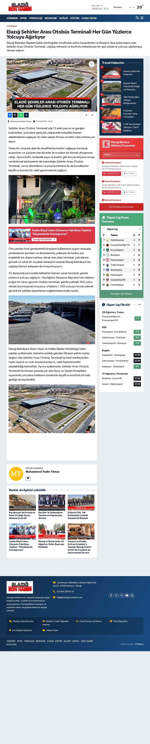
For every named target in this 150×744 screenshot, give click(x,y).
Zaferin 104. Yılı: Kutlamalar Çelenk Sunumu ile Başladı (78, 515)
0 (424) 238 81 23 (65, 591)
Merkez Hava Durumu (23, 621)
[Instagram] (121, 595)
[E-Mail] (28, 478)
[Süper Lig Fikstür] (139, 305)
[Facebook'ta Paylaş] (10, 115)
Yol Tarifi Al (130, 173)
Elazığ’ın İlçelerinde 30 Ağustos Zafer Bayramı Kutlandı (51, 544)
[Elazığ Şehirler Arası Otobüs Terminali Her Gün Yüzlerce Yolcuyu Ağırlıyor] (52, 85)
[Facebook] (111, 595)
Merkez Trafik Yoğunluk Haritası (55, 623)
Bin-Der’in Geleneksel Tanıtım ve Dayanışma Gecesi (50, 515)
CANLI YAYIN (89, 18)
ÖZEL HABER (87, 641)
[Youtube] (126, 595)
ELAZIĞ (67, 641)
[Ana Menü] (141, 18)
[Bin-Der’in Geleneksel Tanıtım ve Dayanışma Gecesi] (51, 502)
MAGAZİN (11, 644)
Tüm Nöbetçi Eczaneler (123, 207)
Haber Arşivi (52, 630)
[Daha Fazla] (26, 115)
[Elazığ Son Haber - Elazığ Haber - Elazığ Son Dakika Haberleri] (20, 7)
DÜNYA (75, 641)
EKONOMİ (51, 18)
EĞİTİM (74, 18)
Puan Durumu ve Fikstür (91, 621)
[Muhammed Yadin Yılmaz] (16, 473)
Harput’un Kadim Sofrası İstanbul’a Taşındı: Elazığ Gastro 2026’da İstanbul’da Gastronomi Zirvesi (80, 547)
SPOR (23, 18)
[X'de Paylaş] (15, 115)
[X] (116, 595)
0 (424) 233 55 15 (113, 173)
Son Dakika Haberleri (22, 630)
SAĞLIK (63, 18)
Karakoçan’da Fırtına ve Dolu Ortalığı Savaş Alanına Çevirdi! (22, 515)
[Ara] (137, 18)
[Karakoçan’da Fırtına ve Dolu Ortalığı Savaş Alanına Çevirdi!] (22, 502)
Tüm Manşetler (120, 621)
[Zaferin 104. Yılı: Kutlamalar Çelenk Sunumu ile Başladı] (81, 502)
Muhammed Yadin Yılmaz (21, 121)
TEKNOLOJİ (35, 18)
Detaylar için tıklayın (121, 294)
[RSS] (132, 595)
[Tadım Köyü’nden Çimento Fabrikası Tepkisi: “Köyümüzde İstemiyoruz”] (22, 531)
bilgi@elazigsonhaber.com (69, 597)
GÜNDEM (12, 18)
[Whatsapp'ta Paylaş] (20, 115)
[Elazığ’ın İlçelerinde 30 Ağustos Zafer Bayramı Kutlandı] (51, 531)
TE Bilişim (139, 644)
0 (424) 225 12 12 (112, 192)
